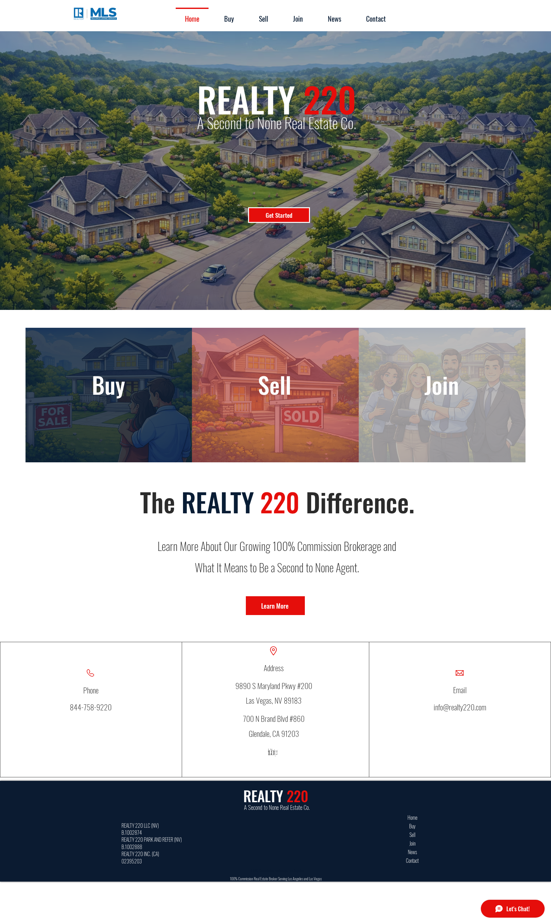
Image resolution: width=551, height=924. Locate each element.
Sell (412, 835)
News (412, 852)
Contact (412, 860)
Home (412, 817)
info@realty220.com (460, 707)
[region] (442, 401)
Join (412, 843)
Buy (412, 826)
